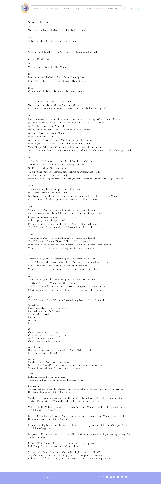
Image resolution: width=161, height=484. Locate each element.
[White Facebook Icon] (99, 477)
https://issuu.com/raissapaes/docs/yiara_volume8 (58, 446)
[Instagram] (110, 477)
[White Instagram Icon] (103, 477)
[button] (138, 8)
